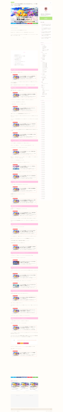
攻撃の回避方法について (18, 59)
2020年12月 (43, 170)
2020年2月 (43, 189)
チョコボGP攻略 (12, 2)
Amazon (22, 343)
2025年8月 (43, 102)
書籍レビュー (43, 85)
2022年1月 (43, 148)
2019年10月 (43, 196)
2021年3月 (43, 165)
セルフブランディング (45, 83)
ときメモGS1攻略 (44, 63)
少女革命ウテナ (44, 55)
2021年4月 (43, 163)
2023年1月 (43, 126)
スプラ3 (43, 70)
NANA (43, 89)
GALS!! (43, 88)
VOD (42, 52)
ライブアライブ (44, 72)
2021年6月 (43, 159)
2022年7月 (43, 137)
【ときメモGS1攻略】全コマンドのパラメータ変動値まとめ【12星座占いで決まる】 (46, 29)
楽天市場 (19, 343)
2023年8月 (43, 113)
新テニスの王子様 (44, 93)
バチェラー (43, 54)
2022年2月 (43, 146)
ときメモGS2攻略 (44, 64)
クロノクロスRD (44, 69)
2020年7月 (43, 180)
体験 (42, 82)
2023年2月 (43, 124)
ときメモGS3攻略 (44, 65)
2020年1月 (43, 191)
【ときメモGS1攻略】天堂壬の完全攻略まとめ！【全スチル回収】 (46, 38)
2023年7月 (43, 115)
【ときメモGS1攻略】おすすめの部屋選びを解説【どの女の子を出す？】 (46, 32)
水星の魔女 (43, 56)
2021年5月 (43, 161)
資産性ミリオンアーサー (45, 50)
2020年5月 (43, 183)
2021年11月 (43, 152)
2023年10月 (43, 109)
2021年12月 (43, 150)
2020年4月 (43, 185)
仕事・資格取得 (44, 77)
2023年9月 (43, 111)
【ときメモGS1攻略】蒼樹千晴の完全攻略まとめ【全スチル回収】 (46, 35)
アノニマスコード (44, 68)
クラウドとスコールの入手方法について (20, 61)
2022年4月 (43, 143)
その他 (43, 48)
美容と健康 (43, 96)
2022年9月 (43, 133)
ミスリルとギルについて (18, 60)
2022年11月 (43, 130)
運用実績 (43, 59)
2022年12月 (43, 128)
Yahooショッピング (26, 343)
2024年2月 (43, 104)
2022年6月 (43, 139)
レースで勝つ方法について (18, 58)
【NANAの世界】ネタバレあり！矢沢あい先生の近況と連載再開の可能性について (46, 25)
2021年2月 (43, 167)
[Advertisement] (24, 43)
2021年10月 (43, 154)
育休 (43, 80)
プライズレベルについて (18, 62)
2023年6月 (43, 117)
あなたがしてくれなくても (45, 90)
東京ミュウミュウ (44, 94)
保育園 (43, 79)
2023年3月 (43, 122)
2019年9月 (43, 198)
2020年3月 (43, 187)
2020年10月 (43, 174)
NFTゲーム (43, 44)
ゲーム (42, 61)
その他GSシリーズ (44, 62)
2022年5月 (43, 141)
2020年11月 (43, 172)
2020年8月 (43, 178)
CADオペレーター (44, 78)
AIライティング (44, 75)
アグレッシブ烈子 (44, 53)
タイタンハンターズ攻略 (45, 49)
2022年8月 (43, 135)
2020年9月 (43, 176)
